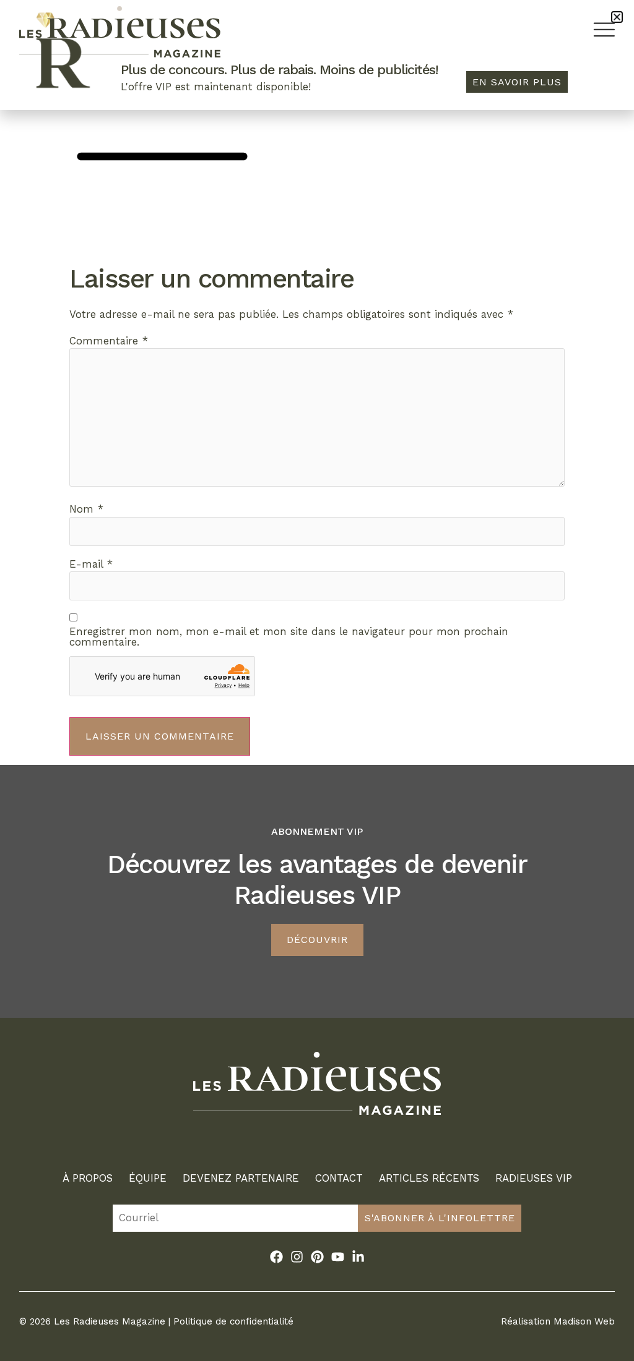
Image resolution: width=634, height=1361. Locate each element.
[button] (617, 17)
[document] (317, 680)
